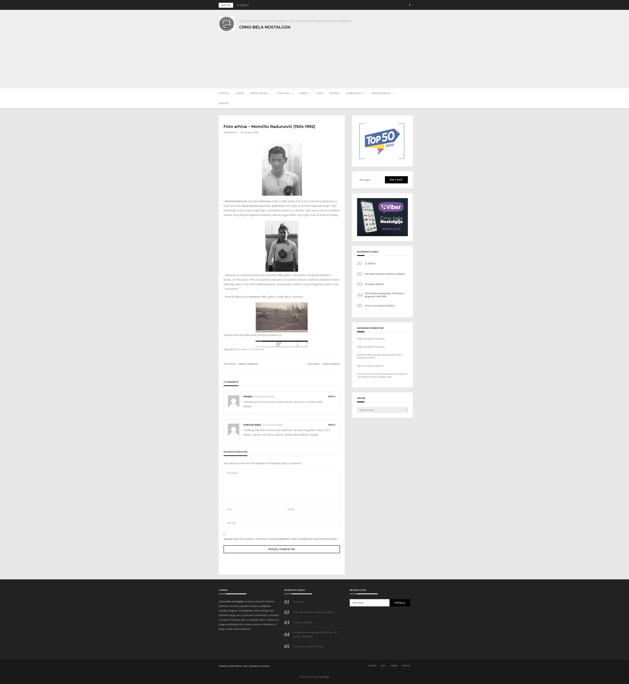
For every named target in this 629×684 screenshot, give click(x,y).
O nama (239, 93)
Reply (332, 396)
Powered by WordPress (230, 666)
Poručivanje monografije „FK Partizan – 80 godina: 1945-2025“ (385, 295)
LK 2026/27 (243, 5)
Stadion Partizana (376, 338)
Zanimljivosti (354, 93)
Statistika (283, 93)
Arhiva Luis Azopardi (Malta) (379, 305)
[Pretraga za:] (371, 179)
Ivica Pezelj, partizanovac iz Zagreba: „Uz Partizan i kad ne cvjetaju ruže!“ (382, 375)
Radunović (259, 349)
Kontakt (224, 103)
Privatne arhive (381, 93)
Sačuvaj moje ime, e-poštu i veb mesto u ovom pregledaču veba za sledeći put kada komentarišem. (281, 538)
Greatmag (253, 666)
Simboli (303, 93)
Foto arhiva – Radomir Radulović (241, 363)
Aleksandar (230, 132)
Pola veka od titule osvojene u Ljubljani (385, 273)
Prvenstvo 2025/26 (374, 284)
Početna (224, 93)
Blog (320, 93)
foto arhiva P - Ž (243, 349)
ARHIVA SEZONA (258, 93)
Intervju (334, 93)
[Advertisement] (314, 57)
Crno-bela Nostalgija (265, 27)
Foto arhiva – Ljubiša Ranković (323, 363)
